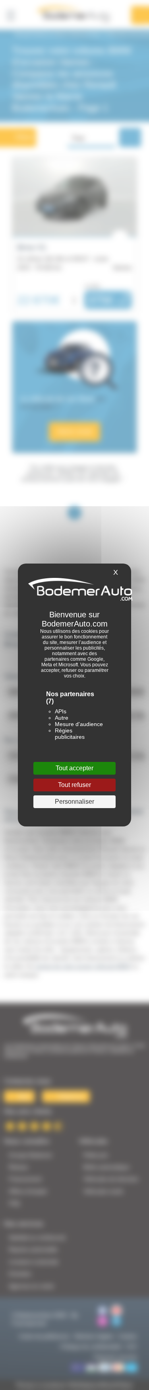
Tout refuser (74, 784)
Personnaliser (74, 801)
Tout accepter (74, 768)
